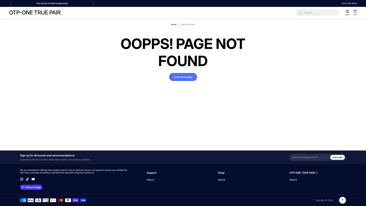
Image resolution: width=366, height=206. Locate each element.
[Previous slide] (11, 3)
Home (173, 24)
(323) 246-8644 (349, 3)
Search (150, 179)
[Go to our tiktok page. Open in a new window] (27, 179)
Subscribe (338, 157)
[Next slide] (93, 3)
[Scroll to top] (342, 200)
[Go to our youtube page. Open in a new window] (33, 179)
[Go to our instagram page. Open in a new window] (21, 179)
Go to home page (183, 77)
